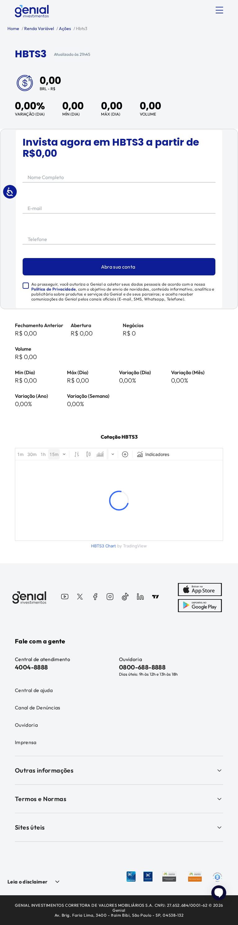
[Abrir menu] (219, 10)
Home (13, 28)
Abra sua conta (118, 267)
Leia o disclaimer (27, 882)
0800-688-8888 (142, 667)
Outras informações (44, 770)
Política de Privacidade (53, 289)
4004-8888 (31, 667)
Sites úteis (30, 827)
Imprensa (26, 742)
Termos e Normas (40, 799)
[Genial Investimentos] (32, 11)
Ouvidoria (26, 725)
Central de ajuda (34, 690)
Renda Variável (38, 28)
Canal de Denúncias (37, 707)
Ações (64, 28)
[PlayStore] (200, 605)
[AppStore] (200, 589)
